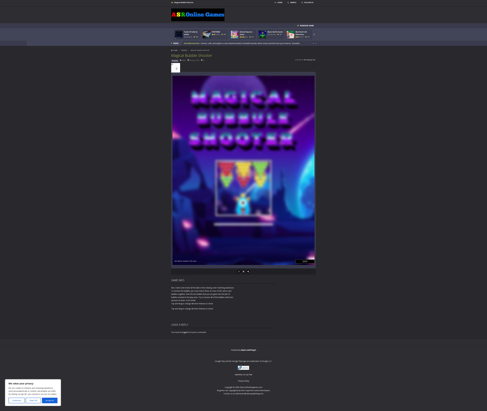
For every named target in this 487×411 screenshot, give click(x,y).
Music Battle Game (275, 32)
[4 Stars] (301, 59)
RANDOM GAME (307, 25)
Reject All (33, 400)
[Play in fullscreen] (243, 271)
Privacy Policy (243, 381)
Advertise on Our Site (243, 374)
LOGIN (279, 2)
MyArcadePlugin (248, 350)
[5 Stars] (302, 59)
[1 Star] (296, 59)
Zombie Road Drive (192, 43)
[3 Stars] (299, 59)
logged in (186, 332)
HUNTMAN (216, 32)
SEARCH (293, 2)
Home (175, 50)
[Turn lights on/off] (239, 271)
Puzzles (184, 50)
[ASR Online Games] (197, 14)
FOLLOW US (308, 2)
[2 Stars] (298, 59)
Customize (16, 400)
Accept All (50, 400)
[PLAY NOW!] (179, 34)
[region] (33, 392)
